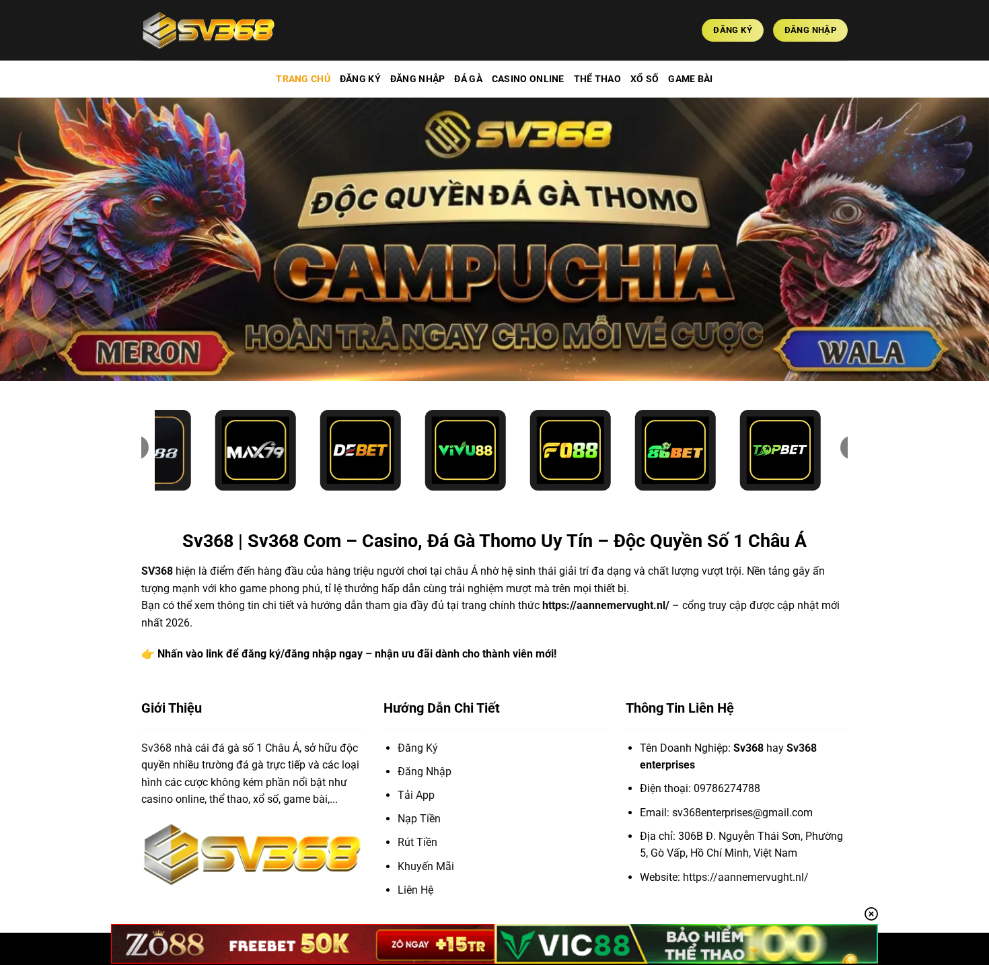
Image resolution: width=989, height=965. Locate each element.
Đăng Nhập (417, 79)
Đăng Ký (360, 79)
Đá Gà (468, 79)
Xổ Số (644, 79)
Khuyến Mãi (426, 866)
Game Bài (690, 79)
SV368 (157, 571)
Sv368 (156, 748)
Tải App (416, 795)
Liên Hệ (415, 890)
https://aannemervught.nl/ (605, 605)
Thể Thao (597, 79)
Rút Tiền (417, 842)
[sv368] (208, 30)
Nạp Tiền (419, 818)
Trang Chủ (303, 79)
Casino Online (528, 79)
